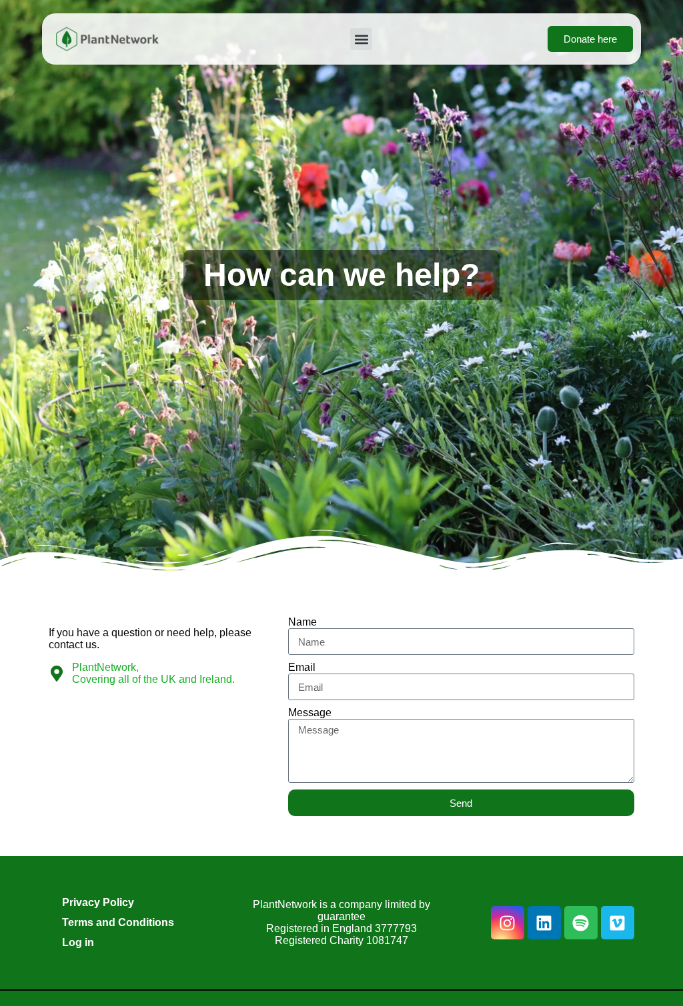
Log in (78, 942)
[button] (361, 39)
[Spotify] (581, 922)
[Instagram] (507, 922)
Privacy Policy (98, 902)
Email (301, 667)
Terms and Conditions (118, 922)
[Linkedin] (544, 922)
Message (309, 712)
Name (302, 622)
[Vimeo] (617, 922)
